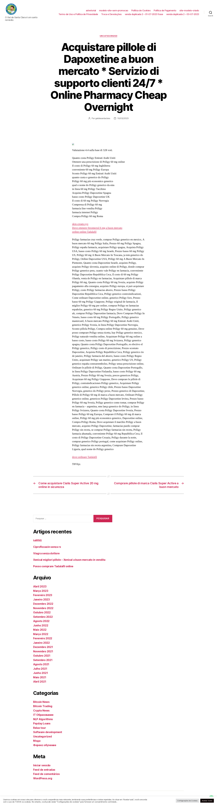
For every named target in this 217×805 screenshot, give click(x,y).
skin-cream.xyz (80, 224)
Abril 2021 (39, 681)
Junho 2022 (40, 625)
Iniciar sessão (41, 765)
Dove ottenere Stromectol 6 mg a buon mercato (97, 228)
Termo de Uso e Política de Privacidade (78, 14)
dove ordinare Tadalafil (84, 457)
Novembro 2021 (43, 651)
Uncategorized (108, 36)
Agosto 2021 (41, 664)
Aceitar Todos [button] (207, 801)
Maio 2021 (39, 677)
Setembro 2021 (42, 660)
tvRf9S (37, 540)
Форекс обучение (44, 745)
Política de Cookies (141, 10)
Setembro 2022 (43, 616)
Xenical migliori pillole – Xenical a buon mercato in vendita (69, 559)
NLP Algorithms (43, 719)
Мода (36, 740)
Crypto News (41, 710)
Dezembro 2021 (43, 647)
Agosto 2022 (41, 621)
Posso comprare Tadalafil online (53, 566)
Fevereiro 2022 (42, 638)
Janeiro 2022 (41, 642)
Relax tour (39, 727)
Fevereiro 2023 (42, 595)
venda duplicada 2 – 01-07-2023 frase (144, 14)
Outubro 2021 (41, 655)
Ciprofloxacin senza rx (47, 546)
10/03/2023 (123, 118)
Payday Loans (41, 723)
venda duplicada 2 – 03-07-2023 (182, 14)
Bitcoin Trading (42, 706)
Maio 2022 (39, 629)
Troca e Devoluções (111, 14)
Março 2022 (40, 634)
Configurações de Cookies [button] (187, 801)
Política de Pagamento (165, 10)
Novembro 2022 (43, 608)
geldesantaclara (102, 118)
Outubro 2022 (42, 612)
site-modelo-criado (189, 10)
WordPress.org (42, 778)
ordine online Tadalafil (84, 231)
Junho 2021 (40, 673)
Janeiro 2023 (41, 599)
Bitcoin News (41, 701)
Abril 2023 (39, 586)
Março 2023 (40, 590)
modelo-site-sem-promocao (113, 10)
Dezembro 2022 (43, 603)
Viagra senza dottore (46, 553)
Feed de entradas (44, 769)
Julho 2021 (40, 668)
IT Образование (43, 714)
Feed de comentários (46, 774)
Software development (47, 732)
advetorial (91, 10)
